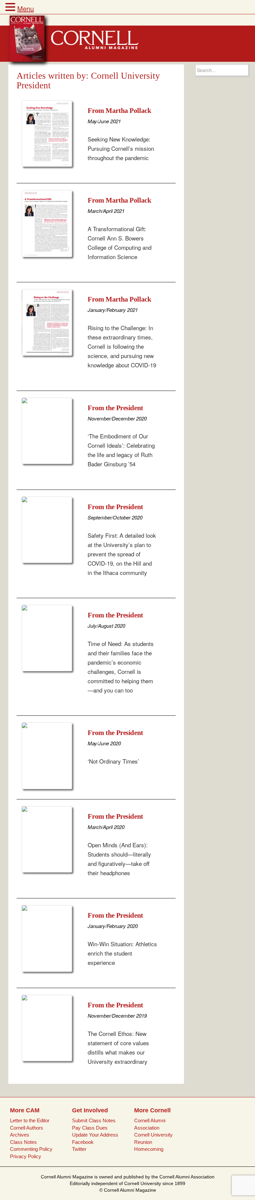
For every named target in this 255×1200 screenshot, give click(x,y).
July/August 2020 (106, 625)
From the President (115, 408)
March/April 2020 (106, 826)
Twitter (79, 1149)
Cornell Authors (26, 1128)
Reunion (143, 1142)
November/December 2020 (117, 418)
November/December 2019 (117, 1015)
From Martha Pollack (119, 111)
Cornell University (153, 1135)
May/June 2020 (104, 743)
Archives (19, 1135)
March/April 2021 (106, 210)
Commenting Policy (31, 1149)
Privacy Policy (25, 1156)
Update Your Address (95, 1135)
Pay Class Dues (90, 1128)
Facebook (83, 1142)
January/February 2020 (113, 925)
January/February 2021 (113, 309)
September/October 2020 (115, 517)
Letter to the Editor (29, 1120)
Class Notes (23, 1142)
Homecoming (148, 1149)
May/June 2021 (104, 121)
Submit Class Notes (94, 1120)
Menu (25, 8)
